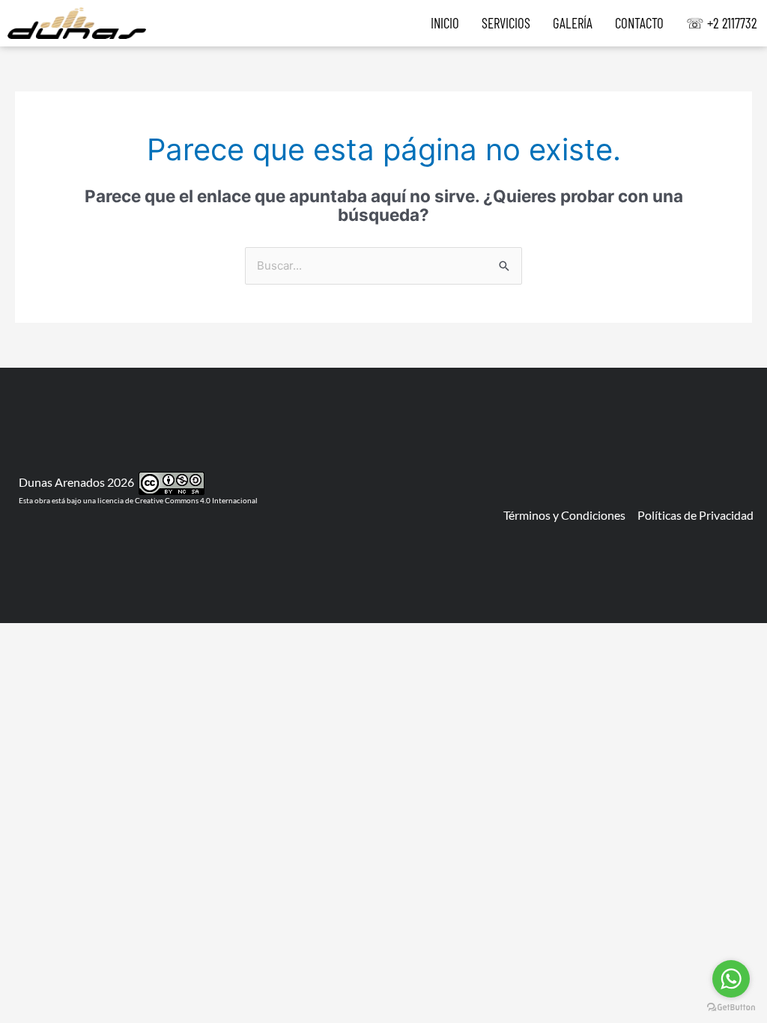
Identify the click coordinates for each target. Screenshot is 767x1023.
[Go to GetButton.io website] (731, 1008)
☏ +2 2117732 (721, 23)
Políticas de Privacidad (695, 515)
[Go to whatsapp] (731, 979)
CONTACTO (639, 23)
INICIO (445, 23)
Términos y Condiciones (564, 515)
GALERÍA (572, 23)
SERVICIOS (506, 23)
